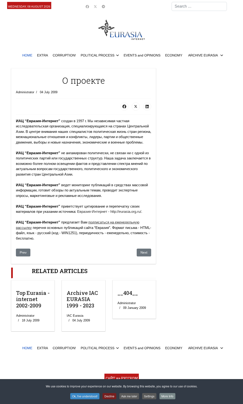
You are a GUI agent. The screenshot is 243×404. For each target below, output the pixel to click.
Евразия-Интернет (92, 211)
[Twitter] (95, 7)
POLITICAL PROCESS (97, 55)
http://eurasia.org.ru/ (125, 211)
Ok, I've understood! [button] (85, 396)
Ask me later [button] (129, 396)
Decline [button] (109, 396)
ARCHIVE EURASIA (203, 55)
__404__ (127, 292)
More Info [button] (167, 396)
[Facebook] (87, 7)
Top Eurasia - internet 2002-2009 (33, 299)
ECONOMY (173, 55)
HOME (27, 55)
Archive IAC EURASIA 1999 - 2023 (82, 299)
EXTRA (42, 55)
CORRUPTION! (64, 55)
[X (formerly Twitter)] (136, 106)
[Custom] (103, 7)
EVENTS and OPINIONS (142, 55)
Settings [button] (149, 396)
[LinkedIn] (147, 106)
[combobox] (199, 6)
